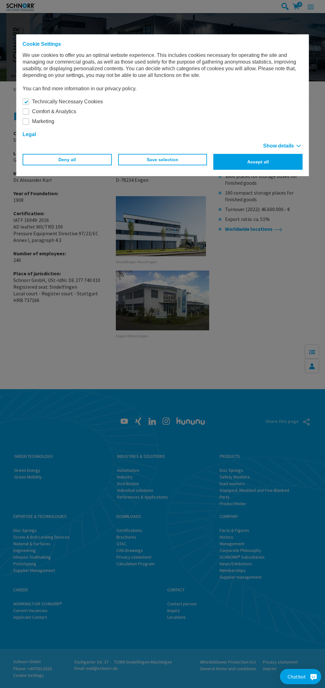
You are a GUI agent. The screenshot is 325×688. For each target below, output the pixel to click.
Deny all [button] (67, 159)
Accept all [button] (258, 161)
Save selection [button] (162, 159)
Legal (29, 134)
